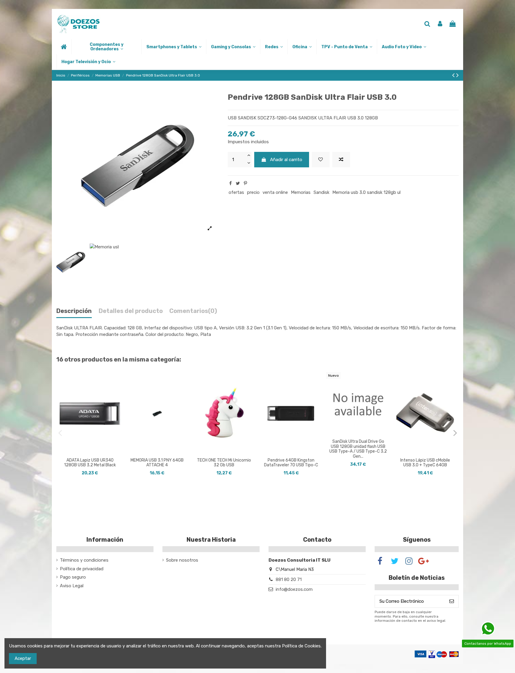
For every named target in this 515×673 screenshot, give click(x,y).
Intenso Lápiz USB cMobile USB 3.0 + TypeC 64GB (425, 463)
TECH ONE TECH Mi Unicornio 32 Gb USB (224, 463)
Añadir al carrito (286, 159)
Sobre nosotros (182, 560)
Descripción (74, 311)
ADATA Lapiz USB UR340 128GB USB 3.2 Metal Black (90, 463)
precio (253, 192)
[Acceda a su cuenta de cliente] (440, 24)
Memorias (301, 192)
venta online (275, 192)
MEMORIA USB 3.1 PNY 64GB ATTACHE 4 (157, 463)
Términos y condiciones (84, 560)
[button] (106, 46)
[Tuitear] (238, 183)
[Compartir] (230, 183)
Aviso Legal (71, 585)
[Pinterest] (245, 183)
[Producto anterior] (454, 75)
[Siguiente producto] (457, 75)
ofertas (236, 192)
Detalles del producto (131, 311)
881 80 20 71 (289, 579)
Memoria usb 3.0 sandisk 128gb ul (366, 192)
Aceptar (23, 658)
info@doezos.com (294, 589)
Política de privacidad (81, 568)
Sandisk (321, 192)
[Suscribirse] (451, 601)
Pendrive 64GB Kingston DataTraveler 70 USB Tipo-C (291, 463)
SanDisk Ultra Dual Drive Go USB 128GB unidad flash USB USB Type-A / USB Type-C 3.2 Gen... (358, 449)
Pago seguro (73, 577)
